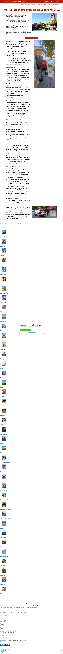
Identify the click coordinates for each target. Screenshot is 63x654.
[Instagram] (6, 645)
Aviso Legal (34, 332)
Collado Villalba (3, 312)
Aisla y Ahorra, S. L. (6, 649)
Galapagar (2, 359)
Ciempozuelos (3, 302)
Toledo (1, 547)
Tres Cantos (2, 575)
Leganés (2, 396)
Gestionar (37, 329)
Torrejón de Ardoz (4, 556)
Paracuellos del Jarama (5, 462)
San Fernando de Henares (5, 509)
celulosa (19, 216)
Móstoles (2, 443)
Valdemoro (2, 584)
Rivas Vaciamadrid (4, 500)
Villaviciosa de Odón (4, 594)
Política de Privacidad (30, 332)
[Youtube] (8, 645)
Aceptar (26, 329)
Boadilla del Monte (4, 293)
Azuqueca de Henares (4, 284)
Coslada (1, 331)
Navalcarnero (3, 453)
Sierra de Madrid (3, 537)
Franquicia (27, 4)
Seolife (7, 650)
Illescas (1, 387)
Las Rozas (2, 406)
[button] (2, 651)
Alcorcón (2, 255)
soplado (22, 18)
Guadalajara (2, 378)
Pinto (1, 481)
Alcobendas (2, 246)
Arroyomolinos (3, 274)
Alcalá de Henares (4, 237)
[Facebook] (3, 645)
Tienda (56, 6)
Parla (1, 472)
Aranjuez (2, 265)
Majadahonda (3, 425)
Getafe (1, 368)
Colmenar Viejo (3, 321)
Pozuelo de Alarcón (4, 490)
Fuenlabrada (2, 349)
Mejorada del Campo (4, 434)
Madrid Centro (3, 415)
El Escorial (2, 340)
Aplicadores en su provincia (52, 4)
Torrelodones (3, 566)
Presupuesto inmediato (41, 4)
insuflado (18, 18)
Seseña (1, 528)
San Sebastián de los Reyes (6, 519)
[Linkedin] (1, 645)
